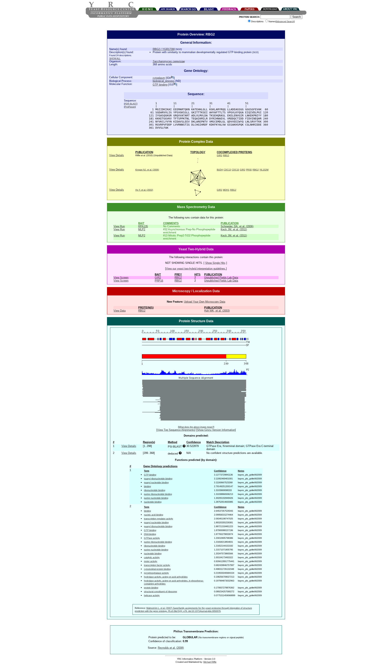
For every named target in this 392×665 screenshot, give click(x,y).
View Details (116, 155)
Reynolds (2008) (171, 647)
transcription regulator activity (158, 518)
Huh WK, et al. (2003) (217, 310)
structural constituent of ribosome (160, 591)
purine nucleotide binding (156, 498)
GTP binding (160, 84)
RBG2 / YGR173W (164, 49)
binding (147, 486)
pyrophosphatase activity (156, 573)
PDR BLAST (131, 103)
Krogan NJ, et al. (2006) (147, 169)
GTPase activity (152, 538)
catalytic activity (152, 557)
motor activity (150, 561)
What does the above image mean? (196, 427)
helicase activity (152, 595)
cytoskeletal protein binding (157, 569)
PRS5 (249, 169)
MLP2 (141, 229)
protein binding (151, 587)
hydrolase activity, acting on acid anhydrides (166, 577)
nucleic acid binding (153, 515)
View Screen (121, 277)
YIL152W (263, 169)
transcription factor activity (157, 565)
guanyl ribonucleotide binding (158, 478)
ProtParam (130, 107)
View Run (119, 226)
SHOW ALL (114, 58)
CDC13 (227, 169)
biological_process (164, 80)
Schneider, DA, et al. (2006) (237, 226)
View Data (120, 310)
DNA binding (150, 534)
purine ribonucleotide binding (158, 494)
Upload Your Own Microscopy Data (204, 301)
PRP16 (159, 280)
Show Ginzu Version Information (216, 429)
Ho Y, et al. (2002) (144, 190)
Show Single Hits (215, 262)
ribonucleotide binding (154, 490)
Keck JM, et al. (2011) (234, 229)
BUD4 (220, 169)
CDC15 (235, 169)
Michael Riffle (209, 662)
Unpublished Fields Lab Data (221, 277)
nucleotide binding (152, 502)
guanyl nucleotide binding (156, 482)
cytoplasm (159, 77)
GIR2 (219, 155)
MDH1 (226, 190)
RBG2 (226, 155)
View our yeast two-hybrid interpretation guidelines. (196, 268)
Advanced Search (285, 21)
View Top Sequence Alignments (176, 429)
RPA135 (143, 226)
